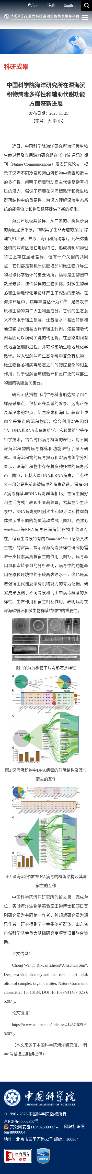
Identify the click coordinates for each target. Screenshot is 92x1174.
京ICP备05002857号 (21, 1121)
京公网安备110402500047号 (34, 1127)
